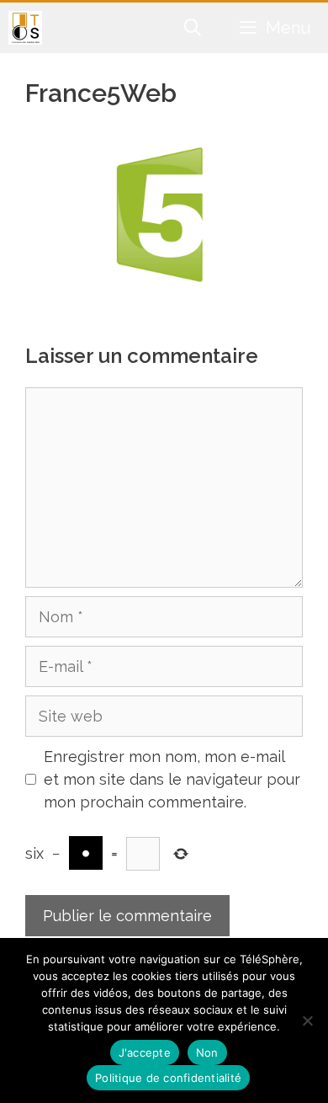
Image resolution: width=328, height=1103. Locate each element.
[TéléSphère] (25, 28)
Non (207, 1052)
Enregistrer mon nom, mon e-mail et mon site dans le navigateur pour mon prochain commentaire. (172, 779)
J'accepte (145, 1052)
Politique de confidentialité (168, 1077)
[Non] (307, 1020)
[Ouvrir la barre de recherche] (193, 28)
